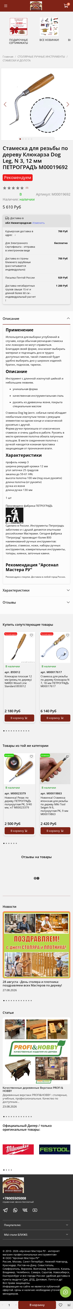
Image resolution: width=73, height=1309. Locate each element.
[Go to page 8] (21, 730)
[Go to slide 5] (31, 139)
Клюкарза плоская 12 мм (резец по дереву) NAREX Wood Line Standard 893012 (18, 681)
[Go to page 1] (3, 730)
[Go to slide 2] (23, 139)
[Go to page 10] (26, 730)
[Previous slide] (5, 104)
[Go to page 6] (16, 730)
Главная (8, 56)
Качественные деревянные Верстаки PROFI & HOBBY (33, 1089)
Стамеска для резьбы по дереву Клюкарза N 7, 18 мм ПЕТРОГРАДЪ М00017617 (55, 681)
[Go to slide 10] (26, 1000)
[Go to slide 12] (31, 1000)
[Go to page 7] (18, 730)
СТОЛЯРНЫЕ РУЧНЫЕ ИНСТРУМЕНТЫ (41, 56)
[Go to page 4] (11, 730)
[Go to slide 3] (26, 139)
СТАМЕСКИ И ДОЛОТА (16, 60)
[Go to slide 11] (28, 1000)
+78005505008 (14, 1198)
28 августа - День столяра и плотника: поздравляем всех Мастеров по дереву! (32, 983)
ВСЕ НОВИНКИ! (49, 40)
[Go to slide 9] (23, 1000)
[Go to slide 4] (28, 139)
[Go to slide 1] (20, 139)
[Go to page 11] (28, 730)
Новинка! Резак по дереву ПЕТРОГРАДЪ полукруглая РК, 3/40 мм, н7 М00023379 (18, 802)
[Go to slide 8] (21, 1000)
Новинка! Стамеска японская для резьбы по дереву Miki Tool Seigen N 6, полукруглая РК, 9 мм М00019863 (54, 806)
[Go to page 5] (13, 730)
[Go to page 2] (6, 730)
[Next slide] (68, 104)
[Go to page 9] (23, 730)
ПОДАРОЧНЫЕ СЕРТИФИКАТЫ (18, 41)
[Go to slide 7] (18, 1000)
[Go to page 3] (8, 730)
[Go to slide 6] (16, 1000)
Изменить (38, 222)
